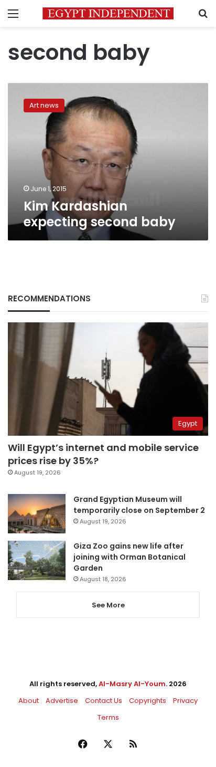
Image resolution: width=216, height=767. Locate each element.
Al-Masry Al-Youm (132, 684)
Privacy (185, 701)
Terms (108, 717)
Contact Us (103, 701)
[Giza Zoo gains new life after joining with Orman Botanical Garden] (37, 560)
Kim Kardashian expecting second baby (100, 213)
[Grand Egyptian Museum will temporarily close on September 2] (37, 513)
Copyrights (147, 701)
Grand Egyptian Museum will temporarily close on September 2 (139, 505)
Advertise (62, 701)
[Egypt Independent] (108, 13)
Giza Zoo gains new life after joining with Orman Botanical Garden (129, 557)
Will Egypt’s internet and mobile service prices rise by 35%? (103, 454)
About (28, 701)
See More (108, 605)
